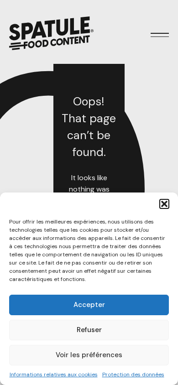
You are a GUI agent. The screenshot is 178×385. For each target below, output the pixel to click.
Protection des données (133, 374)
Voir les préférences (89, 354)
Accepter (89, 304)
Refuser (89, 329)
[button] (164, 203)
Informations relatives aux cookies (54, 374)
